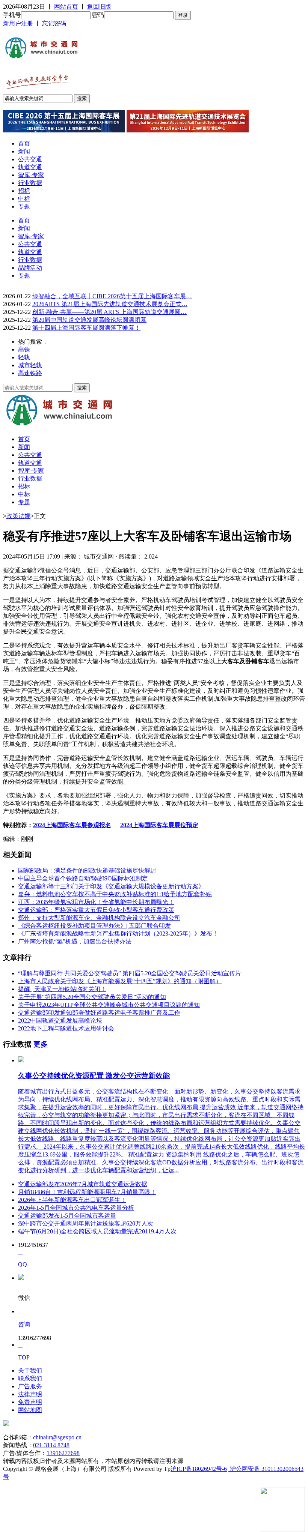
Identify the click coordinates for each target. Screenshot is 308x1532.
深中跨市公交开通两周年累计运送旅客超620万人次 (85, 1223)
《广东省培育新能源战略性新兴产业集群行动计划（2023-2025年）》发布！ (118, 933)
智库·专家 (31, 175)
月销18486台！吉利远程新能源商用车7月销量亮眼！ (87, 1192)
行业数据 (30, 183)
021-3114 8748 (51, 1445)
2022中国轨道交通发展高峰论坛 (60, 1020)
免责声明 (30, 1402)
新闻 (24, 151)
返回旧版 (99, 6)
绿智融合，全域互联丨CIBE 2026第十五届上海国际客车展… (112, 296)
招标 (24, 191)
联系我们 (30, 1378)
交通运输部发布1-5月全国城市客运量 (67, 1215)
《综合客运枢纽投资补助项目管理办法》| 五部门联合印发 (94, 925)
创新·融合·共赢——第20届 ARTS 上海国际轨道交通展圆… (109, 312)
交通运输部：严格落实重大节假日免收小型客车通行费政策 (96, 910)
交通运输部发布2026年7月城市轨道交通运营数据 (82, 1184)
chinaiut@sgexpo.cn (57, 1437)
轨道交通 (30, 167)
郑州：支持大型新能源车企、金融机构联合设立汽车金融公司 (99, 918)
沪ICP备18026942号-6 (199, 1469)
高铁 (24, 349)
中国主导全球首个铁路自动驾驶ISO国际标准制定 (83, 878)
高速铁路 (30, 373)
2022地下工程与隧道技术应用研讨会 (66, 1028)
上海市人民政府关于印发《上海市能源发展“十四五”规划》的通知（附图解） (120, 981)
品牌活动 (30, 267)
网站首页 (66, 6)
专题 (24, 206)
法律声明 (30, 1394)
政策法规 (18, 516)
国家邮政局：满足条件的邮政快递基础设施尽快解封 (87, 870)
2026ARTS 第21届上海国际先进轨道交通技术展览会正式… (109, 304)
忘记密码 (54, 23)
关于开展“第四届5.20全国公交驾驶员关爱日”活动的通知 (92, 997)
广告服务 (30, 1386)
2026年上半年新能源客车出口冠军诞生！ (72, 1200)
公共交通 (30, 159)
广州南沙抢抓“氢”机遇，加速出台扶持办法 (74, 941)
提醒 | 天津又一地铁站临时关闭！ (62, 989)
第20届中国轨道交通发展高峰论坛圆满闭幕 (89, 320)
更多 (40, 1044)
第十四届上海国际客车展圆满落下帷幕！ (86, 327)
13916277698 (63, 1453)
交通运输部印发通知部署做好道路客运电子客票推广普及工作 (99, 1012)
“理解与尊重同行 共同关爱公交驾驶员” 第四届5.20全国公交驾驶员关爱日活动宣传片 (129, 973)
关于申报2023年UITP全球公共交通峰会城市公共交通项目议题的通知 (109, 1005)
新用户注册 (18, 23)
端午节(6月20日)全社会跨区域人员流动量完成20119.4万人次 (97, 1231)
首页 (24, 143)
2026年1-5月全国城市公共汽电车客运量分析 (76, 1208)
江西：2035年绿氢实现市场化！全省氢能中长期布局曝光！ (96, 902)
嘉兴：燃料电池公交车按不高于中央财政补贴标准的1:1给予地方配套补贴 (115, 894)
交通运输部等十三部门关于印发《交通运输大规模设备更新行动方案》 (111, 886)
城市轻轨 (30, 365)
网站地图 (30, 1410)
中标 (24, 198)
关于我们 (30, 1370)
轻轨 (24, 357)
